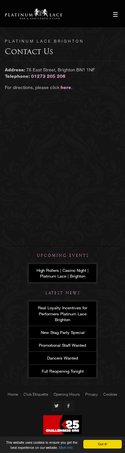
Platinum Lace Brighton (33, 13)
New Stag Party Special (63, 332)
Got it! (102, 443)
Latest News (63, 293)
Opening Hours (67, 394)
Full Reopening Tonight (63, 371)
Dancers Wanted (62, 357)
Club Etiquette (35, 394)
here (66, 87)
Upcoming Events (63, 255)
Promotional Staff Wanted (62, 345)
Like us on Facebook (68, 406)
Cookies (110, 394)
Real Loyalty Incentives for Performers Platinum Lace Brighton (62, 313)
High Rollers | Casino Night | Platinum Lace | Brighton (62, 273)
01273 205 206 (48, 76)
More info (66, 447)
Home (13, 394)
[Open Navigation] (115, 14)
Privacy (91, 394)
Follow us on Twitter (57, 406)
